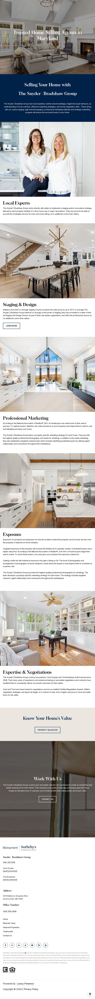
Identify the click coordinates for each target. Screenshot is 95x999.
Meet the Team (9, 923)
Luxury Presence (25, 983)
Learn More (11, 326)
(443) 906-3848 (9, 911)
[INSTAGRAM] (12, 945)
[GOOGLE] (38, 945)
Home (5, 919)
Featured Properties (11, 927)
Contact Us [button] (47, 799)
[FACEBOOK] (5, 945)
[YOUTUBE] (32, 945)
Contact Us (7, 936)
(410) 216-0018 (9, 862)
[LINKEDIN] (18, 945)
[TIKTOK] (25, 945)
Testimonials (8, 931)
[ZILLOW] (45, 945)
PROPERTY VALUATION (47, 730)
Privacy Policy (31, 989)
